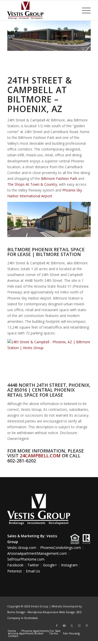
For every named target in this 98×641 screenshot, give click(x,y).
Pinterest (14, 571)
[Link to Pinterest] (87, 625)
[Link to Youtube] (64, 625)
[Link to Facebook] (57, 625)
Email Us (33, 571)
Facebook (15, 565)
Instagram (69, 565)
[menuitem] (84, 10)
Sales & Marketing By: (26, 535)
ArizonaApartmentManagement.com (37, 553)
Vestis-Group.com (21, 547)
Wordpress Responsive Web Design (51, 612)
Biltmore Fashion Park (59, 178)
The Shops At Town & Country (32, 184)
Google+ (50, 565)
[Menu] (84, 10)
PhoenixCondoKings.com (60, 547)
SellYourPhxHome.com (25, 559)
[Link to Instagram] (79, 625)
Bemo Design (16, 612)
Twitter (33, 565)
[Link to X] (72, 625)
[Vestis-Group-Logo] (40, 10)
